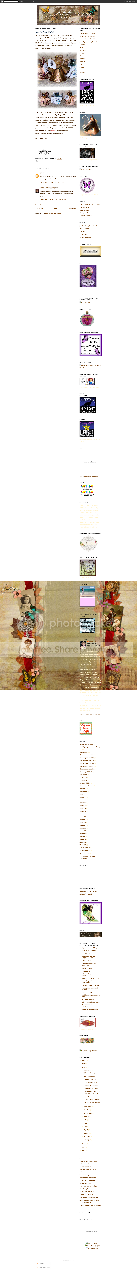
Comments (43, 1267)
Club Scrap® (84, 1189)
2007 (84, 1150)
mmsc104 (83, 797)
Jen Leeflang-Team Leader (89, 226)
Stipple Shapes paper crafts (89, 974)
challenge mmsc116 (87, 755)
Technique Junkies (86, 1194)
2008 (84, 1147)
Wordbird (43, 173)
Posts (41, 1263)
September (88, 1113)
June (85, 1123)
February (87, 1136)
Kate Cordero (84, 207)
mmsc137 (83, 831)
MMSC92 (83, 839)
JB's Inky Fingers (88, 999)
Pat (81, 64)
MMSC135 (83, 825)
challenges (83, 774)
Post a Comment (41, 205)
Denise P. (83, 50)
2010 (84, 1067)
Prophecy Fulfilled (90, 1079)
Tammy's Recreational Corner (90, 988)
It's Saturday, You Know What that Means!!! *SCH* (92, 1093)
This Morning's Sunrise (92, 1099)
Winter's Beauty (89, 1073)
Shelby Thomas (85, 237)
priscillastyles (85, 848)
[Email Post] (37, 160)
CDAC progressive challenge (90, 747)
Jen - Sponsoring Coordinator (90, 42)
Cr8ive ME (85, 966)
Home (56, 208)
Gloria (82, 56)
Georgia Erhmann (86, 213)
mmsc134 (83, 822)
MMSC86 (83, 834)
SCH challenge (85, 850)
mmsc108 (83, 800)
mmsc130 (83, 817)
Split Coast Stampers (87, 1164)
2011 (83, 1064)
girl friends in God (86, 786)
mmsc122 (83, 814)
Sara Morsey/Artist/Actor (89, 1197)
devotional (83, 780)
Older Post (73, 208)
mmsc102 (83, 794)
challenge (83, 752)
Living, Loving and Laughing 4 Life (88, 957)
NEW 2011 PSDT (89, 1076)
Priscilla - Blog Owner (88, 33)
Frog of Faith (86, 960)
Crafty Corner (87, 968)
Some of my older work (88, 1161)
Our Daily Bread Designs (88, 1186)
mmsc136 (83, 828)
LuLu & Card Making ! (89, 951)
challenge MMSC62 (87, 769)
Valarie (82, 73)
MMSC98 (83, 845)
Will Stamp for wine (89, 963)
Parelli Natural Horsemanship (90, 1205)
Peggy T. (83, 67)
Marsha (82, 61)
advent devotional (86, 744)
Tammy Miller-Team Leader (90, 204)
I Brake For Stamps (86, 1167)
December (88, 1070)
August (86, 1116)
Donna (82, 53)
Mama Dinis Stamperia (88, 1177)
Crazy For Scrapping (47, 188)
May (85, 1126)
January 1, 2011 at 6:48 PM (52, 182)
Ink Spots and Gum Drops (91, 1002)
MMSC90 (83, 836)
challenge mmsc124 (87, 758)
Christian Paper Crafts (88, 1180)
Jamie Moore (84, 210)
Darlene (82, 47)
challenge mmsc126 (87, 760)
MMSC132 (83, 819)
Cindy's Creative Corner (90, 985)
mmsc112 (83, 805)
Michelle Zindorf (86, 1183)
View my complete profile (90, 714)
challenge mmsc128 (87, 763)
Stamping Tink (87, 971)
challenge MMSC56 (86, 766)
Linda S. (82, 59)
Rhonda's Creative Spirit (90, 978)
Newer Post (39, 208)
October (87, 1110)
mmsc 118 (83, 789)
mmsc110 (83, 803)
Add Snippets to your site (89, 608)
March (86, 1133)
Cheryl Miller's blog (87, 1192)
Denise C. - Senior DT (87, 39)
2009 (84, 1144)
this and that (84, 853)
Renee (82, 70)
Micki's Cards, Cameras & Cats (91, 996)
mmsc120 (83, 811)
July (85, 1120)
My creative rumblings (90, 948)
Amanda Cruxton (86, 216)
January (87, 1140)
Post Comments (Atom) (53, 213)
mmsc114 (83, 808)
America (83, 44)
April (86, 1130)
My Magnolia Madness (90, 1009)
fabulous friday (85, 783)
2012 (83, 1060)
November (88, 1107)
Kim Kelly (83, 231)
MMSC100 (83, 791)
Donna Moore (84, 229)
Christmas (83, 777)
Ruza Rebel (84, 234)
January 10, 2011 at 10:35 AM (53, 199)
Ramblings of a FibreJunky (87, 981)
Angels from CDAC (44, 32)
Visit (89, 476)
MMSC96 (83, 842)
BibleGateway (84, 1175)
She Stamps (86, 953)
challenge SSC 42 (86, 772)
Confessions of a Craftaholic (87, 1005)
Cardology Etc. (87, 992)
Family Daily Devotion (92, 1102)
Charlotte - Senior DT (87, 36)
